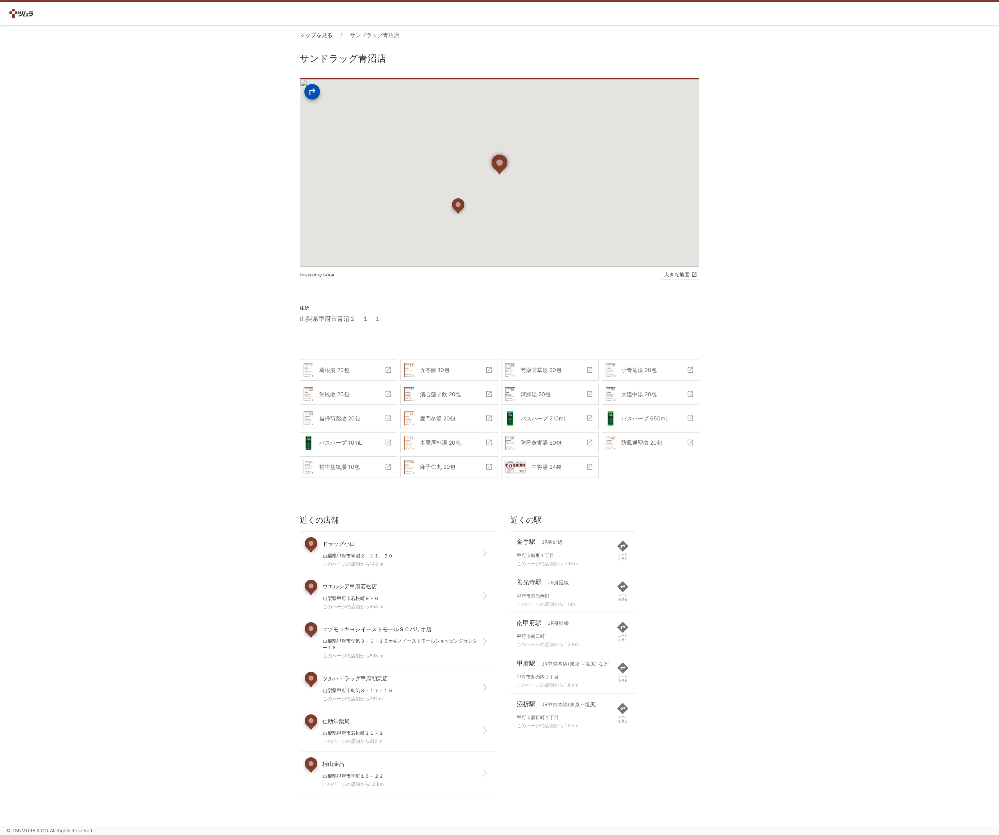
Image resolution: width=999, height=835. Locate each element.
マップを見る (316, 35)
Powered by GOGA (317, 274)
